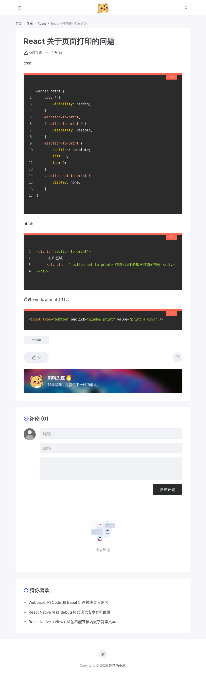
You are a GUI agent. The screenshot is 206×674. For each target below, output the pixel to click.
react (37, 340)
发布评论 (168, 489)
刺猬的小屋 (117, 665)
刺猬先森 (35, 53)
